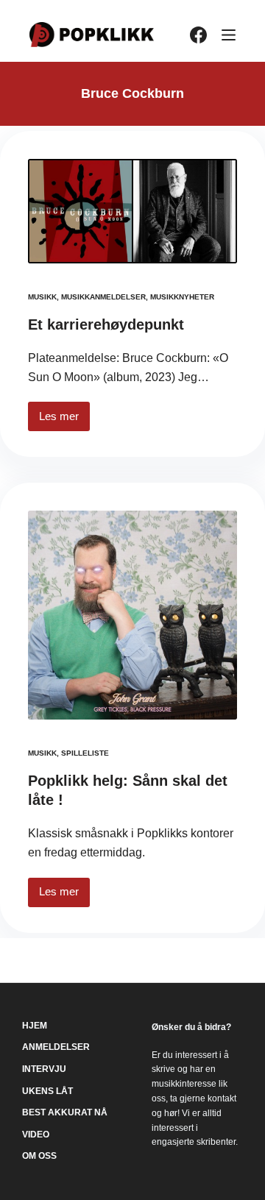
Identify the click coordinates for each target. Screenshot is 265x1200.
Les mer (64, 420)
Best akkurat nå (64, 1112)
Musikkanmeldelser (103, 297)
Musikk (42, 297)
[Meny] (229, 35)
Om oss (39, 1156)
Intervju (44, 1069)
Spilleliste (85, 753)
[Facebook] (198, 34)
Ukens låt (47, 1091)
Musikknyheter (182, 297)
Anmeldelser (56, 1047)
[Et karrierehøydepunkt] (132, 211)
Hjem (34, 1025)
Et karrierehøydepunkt (106, 324)
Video (35, 1134)
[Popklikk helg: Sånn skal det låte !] (132, 615)
